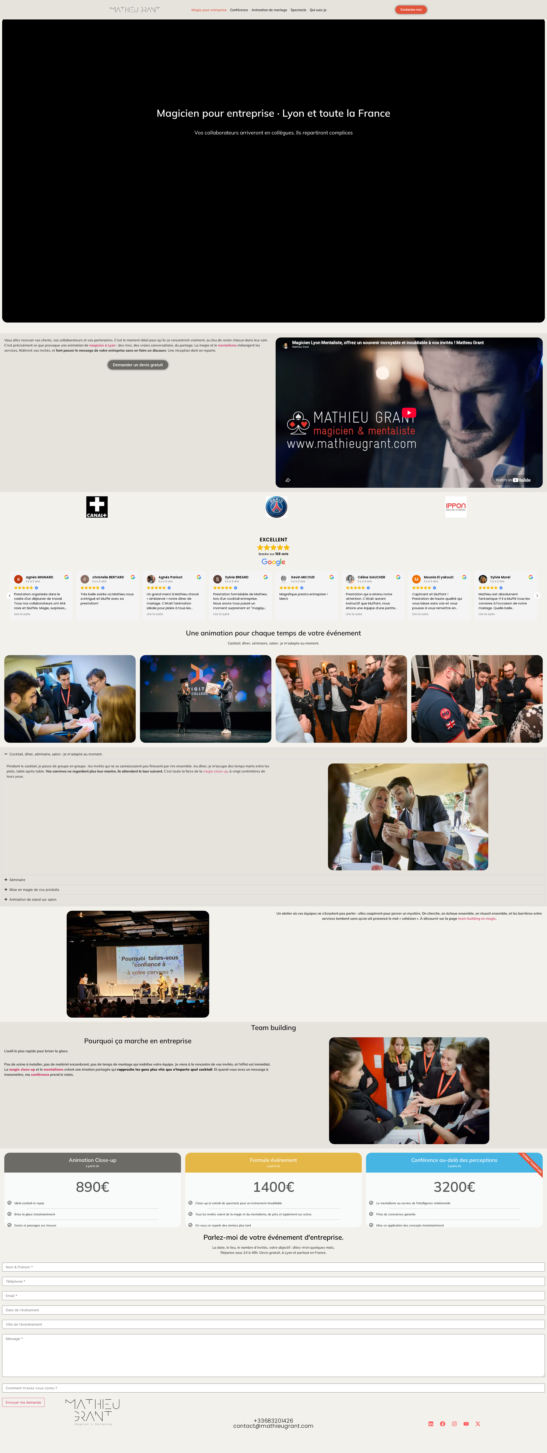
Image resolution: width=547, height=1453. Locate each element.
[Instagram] (454, 1424)
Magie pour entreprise (209, 10)
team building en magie (477, 918)
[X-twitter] (478, 1424)
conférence (40, 1074)
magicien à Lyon (102, 345)
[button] (537, 595)
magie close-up (215, 771)
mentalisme (227, 345)
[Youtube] (466, 1424)
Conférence (239, 10)
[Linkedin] (431, 1424)
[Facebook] (442, 1424)
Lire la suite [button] (22, 614)
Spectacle (298, 10)
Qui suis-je (318, 10)
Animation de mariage (269, 10)
